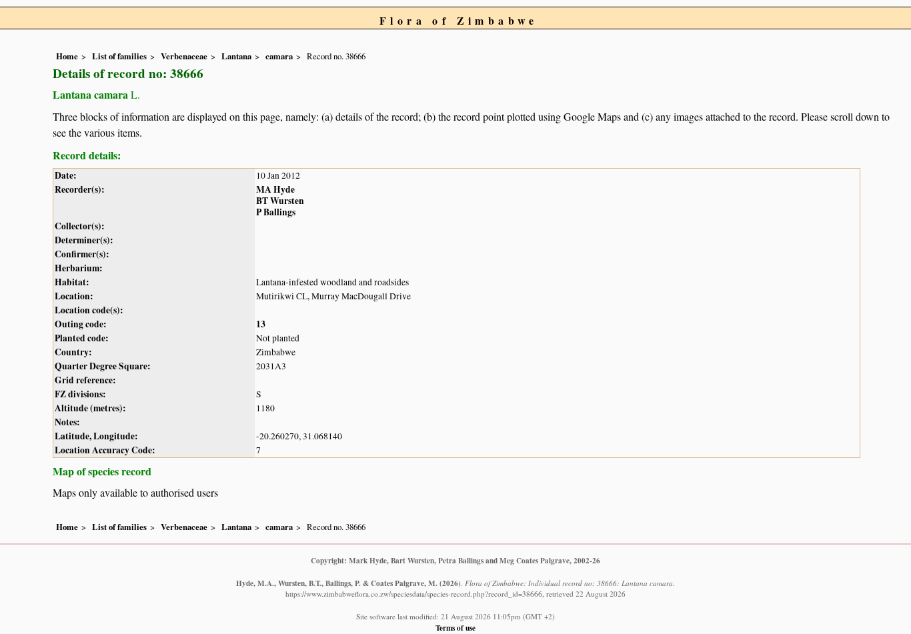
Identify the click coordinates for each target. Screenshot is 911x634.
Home (67, 56)
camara (279, 56)
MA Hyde (275, 189)
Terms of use (455, 627)
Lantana (236, 56)
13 (260, 324)
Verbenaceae (184, 56)
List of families (119, 56)
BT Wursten (280, 200)
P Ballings (275, 212)
